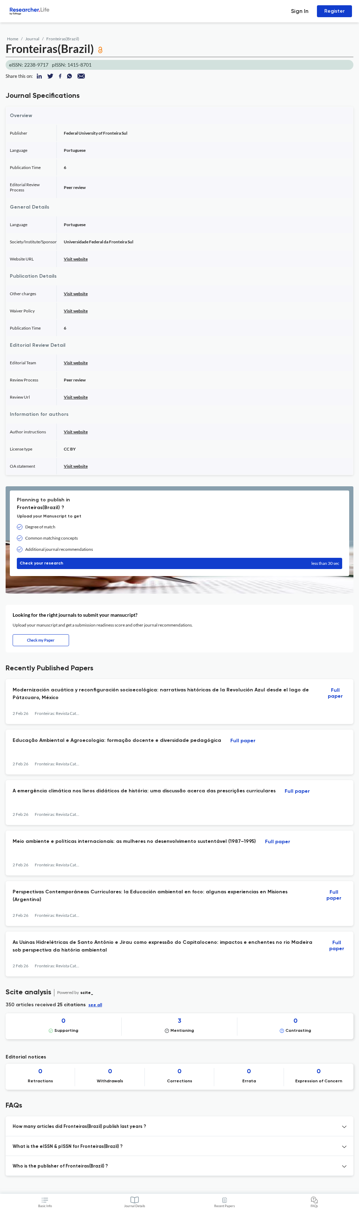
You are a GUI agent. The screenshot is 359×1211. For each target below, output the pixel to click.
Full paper (335, 693)
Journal (32, 38)
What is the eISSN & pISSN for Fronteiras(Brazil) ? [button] (68, 1146)
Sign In (300, 11)
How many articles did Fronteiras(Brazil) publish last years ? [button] (79, 1126)
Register (334, 11)
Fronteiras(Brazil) (62, 38)
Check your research (179, 563)
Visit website (76, 259)
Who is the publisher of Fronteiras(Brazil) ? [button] (60, 1166)
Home (12, 38)
